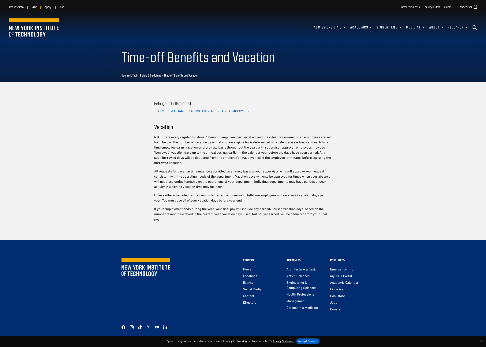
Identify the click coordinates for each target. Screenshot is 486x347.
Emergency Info (341, 269)
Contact (248, 296)
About (434, 27)
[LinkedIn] (165, 327)
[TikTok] (140, 327)
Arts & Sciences (298, 276)
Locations (250, 276)
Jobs (333, 302)
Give (61, 7)
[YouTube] (157, 327)
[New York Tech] (34, 27)
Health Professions (300, 294)
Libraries (336, 289)
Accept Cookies (308, 341)
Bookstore (337, 296)
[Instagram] (132, 327)
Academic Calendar (344, 283)
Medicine (413, 27)
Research (456, 27)
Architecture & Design (302, 269)
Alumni (448, 7)
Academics (359, 27)
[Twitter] (148, 327)
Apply (48, 7)
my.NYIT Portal (341, 276)
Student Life (387, 27)
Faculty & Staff (432, 7)
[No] (481, 341)
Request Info (16, 7)
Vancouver (466, 7)
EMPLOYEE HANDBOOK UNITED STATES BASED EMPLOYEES (204, 111)
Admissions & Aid (328, 27)
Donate (335, 309)
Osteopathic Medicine (302, 308)
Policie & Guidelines (150, 75)
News (247, 269)
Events (248, 283)
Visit (34, 7)
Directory (249, 302)
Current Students (410, 7)
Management (296, 301)
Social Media (252, 289)
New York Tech (129, 75)
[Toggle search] (474, 27)
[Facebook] (123, 327)
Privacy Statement (283, 341)
